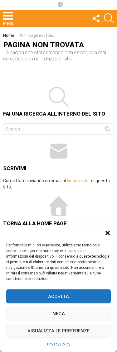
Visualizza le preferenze (58, 331)
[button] (108, 233)
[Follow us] (96, 18)
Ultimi (60, 5)
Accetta (58, 296)
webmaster (78, 180)
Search (107, 130)
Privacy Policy (58, 344)
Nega (58, 313)
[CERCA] (109, 18)
